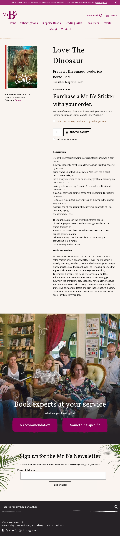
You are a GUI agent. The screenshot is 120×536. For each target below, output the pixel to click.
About (53, 30)
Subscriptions (29, 23)
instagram (29, 530)
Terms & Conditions (54, 525)
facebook (11, 530)
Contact (66, 30)
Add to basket (79, 132)
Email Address (26, 470)
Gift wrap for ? (66, 139)
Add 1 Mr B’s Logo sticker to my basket (82, 121)
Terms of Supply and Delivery (30, 525)
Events (107, 23)
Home (12, 23)
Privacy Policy (8, 525)
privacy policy (101, 2)
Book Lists (92, 23)
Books (18, 100)
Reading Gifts (73, 23)
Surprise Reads (51, 23)
